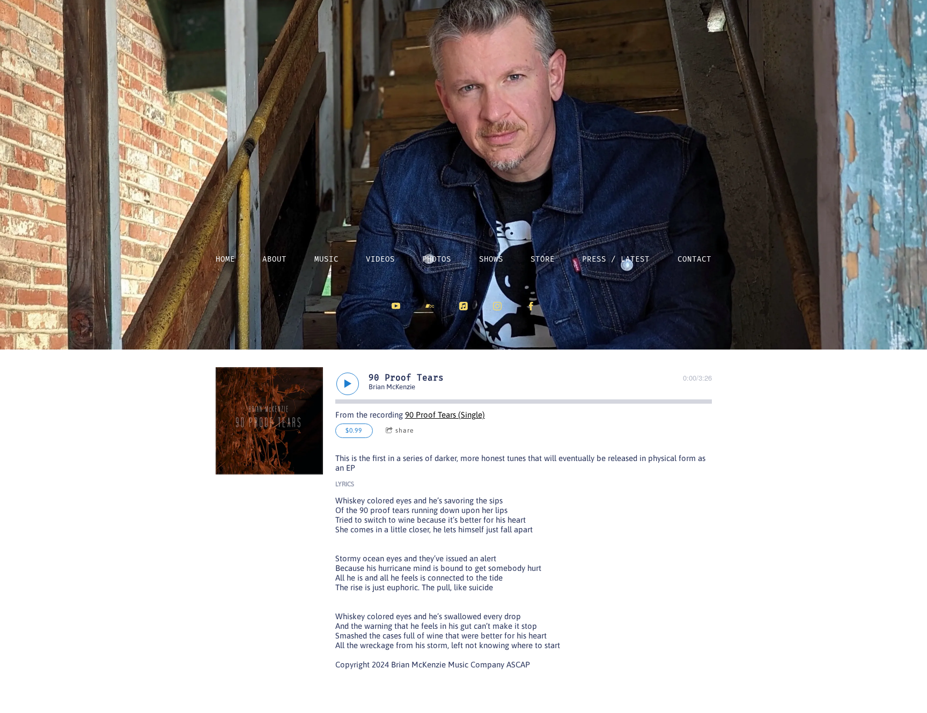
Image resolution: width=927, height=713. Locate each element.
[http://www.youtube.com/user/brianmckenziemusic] (396, 306)
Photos (436, 259)
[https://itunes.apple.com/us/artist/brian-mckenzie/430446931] (463, 306)
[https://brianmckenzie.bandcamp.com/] (429, 306)
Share (404, 430)
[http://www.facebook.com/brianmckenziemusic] (531, 306)
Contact (694, 259)
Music (326, 259)
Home (225, 259)
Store (543, 259)
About (274, 259)
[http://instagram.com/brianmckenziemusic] (497, 306)
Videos (380, 259)
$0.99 (353, 430)
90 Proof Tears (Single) (445, 414)
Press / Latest (616, 259)
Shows (491, 259)
